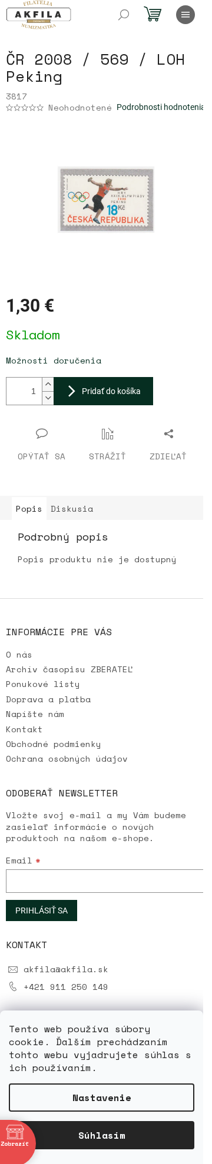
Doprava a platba (48, 699)
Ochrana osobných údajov (67, 758)
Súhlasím (101, 1135)
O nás (19, 654)
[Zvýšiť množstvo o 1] (48, 384)
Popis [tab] (29, 508)
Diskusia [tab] (72, 508)
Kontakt (24, 729)
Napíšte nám (35, 714)
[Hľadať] (123, 14)
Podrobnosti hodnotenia (161, 107)
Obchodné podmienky (53, 744)
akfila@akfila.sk (66, 969)
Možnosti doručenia (53, 360)
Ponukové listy (43, 684)
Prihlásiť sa (41, 910)
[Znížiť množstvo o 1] (48, 398)
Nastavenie (101, 1097)
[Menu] (185, 14)
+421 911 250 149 (66, 986)
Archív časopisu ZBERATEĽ (69, 669)
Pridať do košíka (111, 391)
